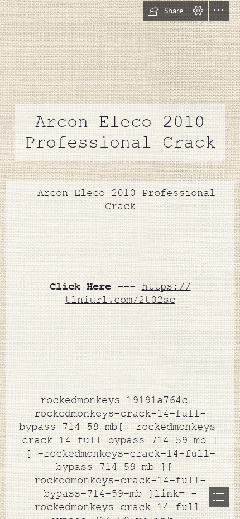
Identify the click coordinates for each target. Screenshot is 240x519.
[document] (120, 259)
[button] (165, 11)
